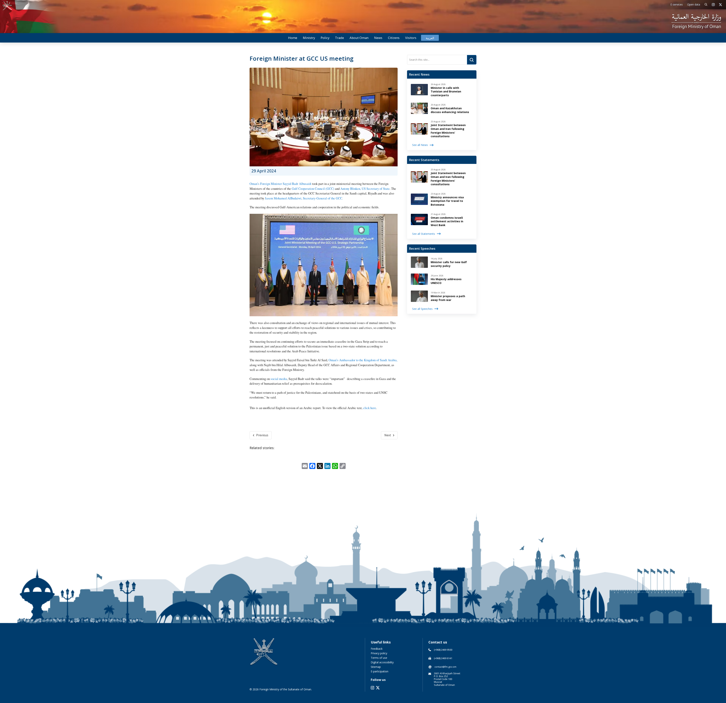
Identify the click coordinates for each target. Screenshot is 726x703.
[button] (706, 4)
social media (279, 379)
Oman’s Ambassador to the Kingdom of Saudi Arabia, (363, 360)
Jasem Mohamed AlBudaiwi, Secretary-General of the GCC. (304, 198)
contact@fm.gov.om (445, 666)
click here (369, 408)
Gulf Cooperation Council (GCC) (313, 188)
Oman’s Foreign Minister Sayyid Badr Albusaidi (280, 183)
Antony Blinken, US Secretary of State (365, 188)
